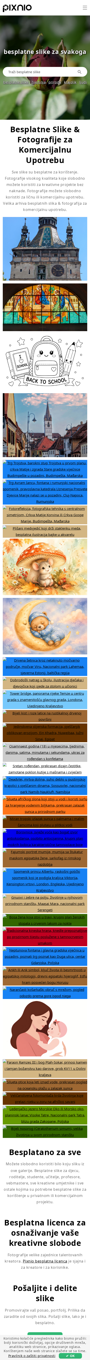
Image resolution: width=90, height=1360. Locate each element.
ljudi (83, 82)
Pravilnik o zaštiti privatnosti (32, 1356)
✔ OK (70, 1356)
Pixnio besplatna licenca (45, 1261)
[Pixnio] (17, 9)
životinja (38, 82)
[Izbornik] (85, 8)
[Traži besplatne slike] (80, 71)
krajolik (70, 82)
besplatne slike (16, 82)
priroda (54, 82)
